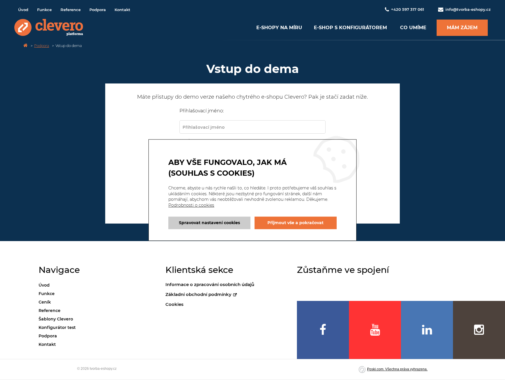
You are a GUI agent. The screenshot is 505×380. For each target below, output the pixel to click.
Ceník (45, 302)
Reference (70, 9)
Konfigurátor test (57, 327)
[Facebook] (323, 330)
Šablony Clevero (56, 319)
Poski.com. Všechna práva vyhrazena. (397, 369)
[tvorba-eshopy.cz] (48, 27)
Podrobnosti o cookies (191, 205)
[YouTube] (375, 330)
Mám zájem (462, 27)
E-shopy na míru (279, 27)
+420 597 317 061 (407, 9)
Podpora (97, 9)
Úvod (23, 9)
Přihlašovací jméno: (201, 111)
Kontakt (122, 9)
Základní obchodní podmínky (198, 294)
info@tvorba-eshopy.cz (467, 9)
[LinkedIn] (427, 330)
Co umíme (413, 27)
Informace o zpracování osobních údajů (209, 284)
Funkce (44, 9)
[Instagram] (479, 330)
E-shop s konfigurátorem (350, 27)
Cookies (174, 304)
